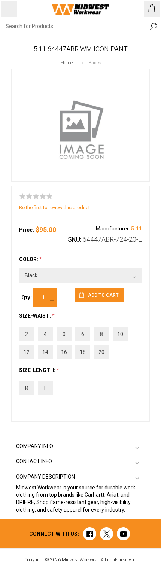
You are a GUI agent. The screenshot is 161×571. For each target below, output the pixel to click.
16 (64, 352)
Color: (29, 259)
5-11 (136, 229)
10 (120, 334)
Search (153, 26)
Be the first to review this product (54, 207)
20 (101, 352)
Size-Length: (38, 370)
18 (83, 352)
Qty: (26, 297)
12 (27, 352)
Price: (26, 230)
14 (45, 352)
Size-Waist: (35, 316)
